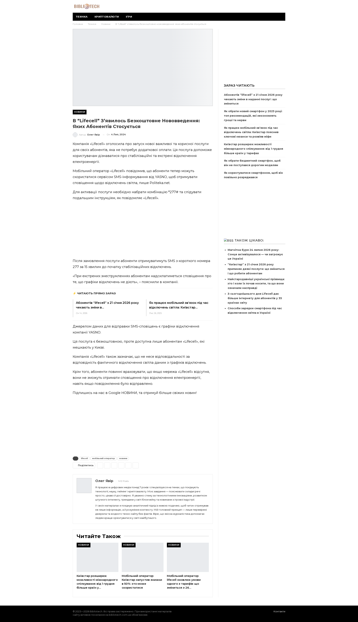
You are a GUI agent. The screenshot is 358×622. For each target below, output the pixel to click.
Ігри (129, 16)
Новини (79, 111)
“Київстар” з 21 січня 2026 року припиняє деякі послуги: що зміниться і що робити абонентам (256, 269)
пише (144, 183)
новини (123, 458)
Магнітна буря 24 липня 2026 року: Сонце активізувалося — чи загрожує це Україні (255, 254)
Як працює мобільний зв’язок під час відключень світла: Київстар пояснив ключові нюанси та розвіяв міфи (251, 132)
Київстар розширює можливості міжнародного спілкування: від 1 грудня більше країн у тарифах (253, 149)
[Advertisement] (143, 230)
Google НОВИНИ (123, 393)
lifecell (84, 458)
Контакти (279, 611)
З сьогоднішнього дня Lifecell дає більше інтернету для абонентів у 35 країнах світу (255, 298)
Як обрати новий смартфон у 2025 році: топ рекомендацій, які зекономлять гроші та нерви (253, 116)
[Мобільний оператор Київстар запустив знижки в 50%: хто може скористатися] (143, 557)
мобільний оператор (103, 458)
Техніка (82, 16)
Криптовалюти (107, 16)
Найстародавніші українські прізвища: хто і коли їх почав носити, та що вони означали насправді (256, 284)
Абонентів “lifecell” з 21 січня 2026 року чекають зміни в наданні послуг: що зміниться (253, 99)
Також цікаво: (249, 240)
